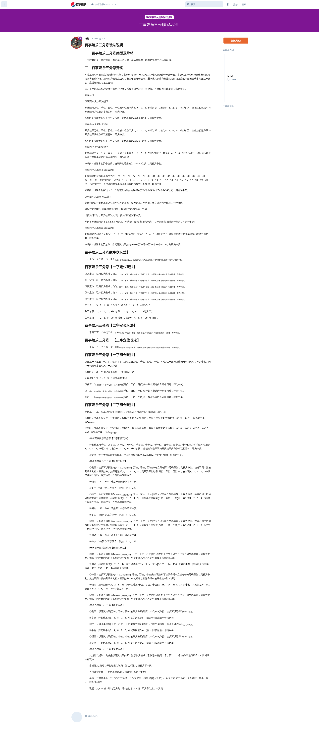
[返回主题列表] (4, 4)
